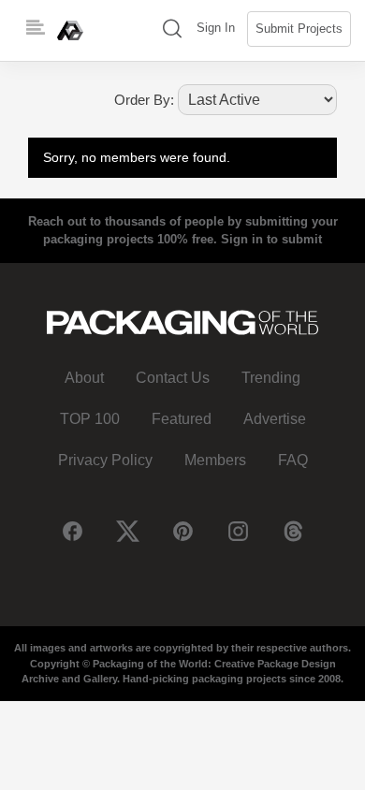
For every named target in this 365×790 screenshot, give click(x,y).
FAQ (293, 460)
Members (215, 460)
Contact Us (173, 378)
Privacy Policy (105, 460)
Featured (182, 419)
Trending (270, 378)
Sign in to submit (271, 239)
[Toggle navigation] (35, 28)
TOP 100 (90, 419)
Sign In (216, 28)
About (84, 378)
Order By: (144, 100)
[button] (172, 30)
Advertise (274, 419)
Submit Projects (299, 29)
